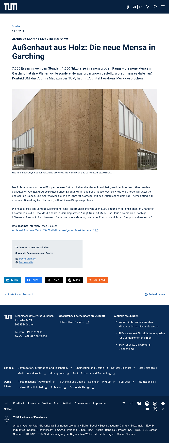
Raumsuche (145, 381)
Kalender (93, 381)
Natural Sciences (121, 367)
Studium (17, 26)
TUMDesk (125, 381)
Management (58, 373)
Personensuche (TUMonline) (35, 381)
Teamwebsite (26, 262)
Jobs (7, 403)
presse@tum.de (27, 258)
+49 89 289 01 (34, 332)
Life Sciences (147, 367)
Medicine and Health (30, 373)
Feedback (19, 403)
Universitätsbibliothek (31, 387)
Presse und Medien (39, 403)
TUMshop (57, 387)
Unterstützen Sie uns (71, 322)
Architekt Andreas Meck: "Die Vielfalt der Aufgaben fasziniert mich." (53, 230)
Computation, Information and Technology (43, 367)
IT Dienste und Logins (72, 381)
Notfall (8, 409)
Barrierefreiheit (62, 403)
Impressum (99, 403)
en (140, 6)
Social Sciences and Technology (92, 373)
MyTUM (107, 381)
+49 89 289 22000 (36, 336)
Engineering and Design (90, 367)
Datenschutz (82, 403)
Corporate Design (80, 387)
